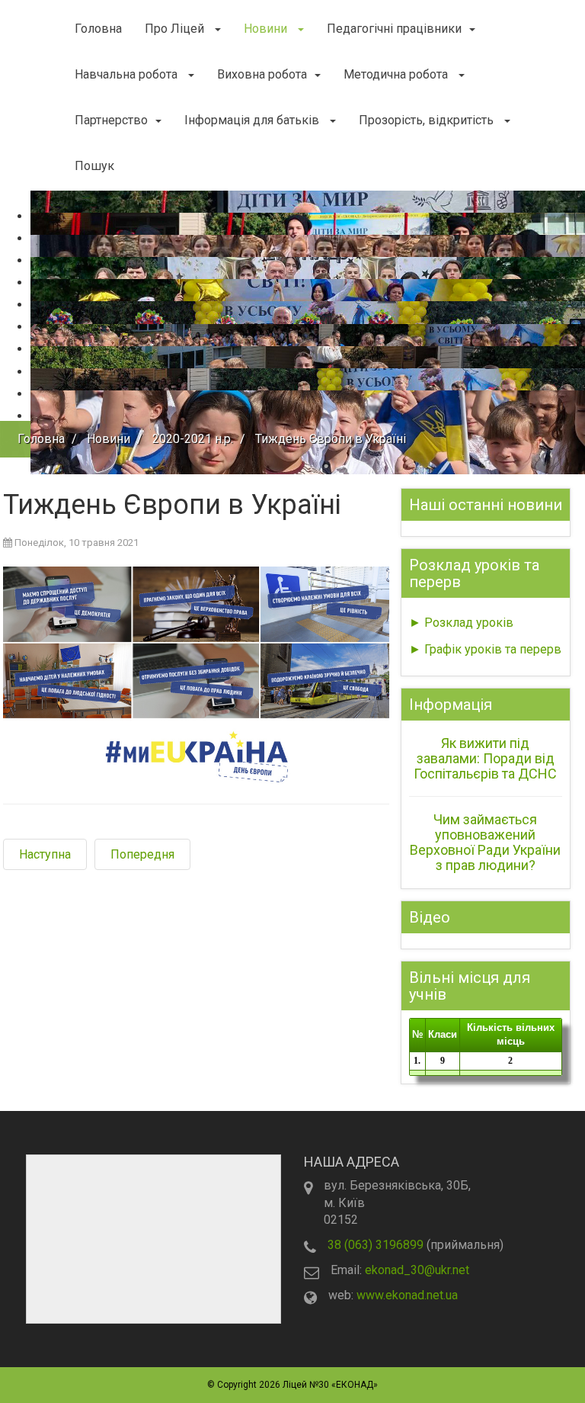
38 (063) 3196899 (376, 1245)
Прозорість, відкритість (428, 120)
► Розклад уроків (461, 622)
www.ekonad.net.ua (407, 1295)
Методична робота (397, 74)
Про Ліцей (176, 28)
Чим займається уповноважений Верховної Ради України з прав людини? (485, 841)
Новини (267, 28)
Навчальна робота (128, 74)
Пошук (94, 166)
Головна (98, 28)
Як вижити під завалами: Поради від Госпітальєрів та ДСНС (485, 758)
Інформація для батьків (253, 120)
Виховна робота (262, 74)
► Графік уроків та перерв (485, 649)
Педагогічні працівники (394, 28)
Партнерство (111, 120)
